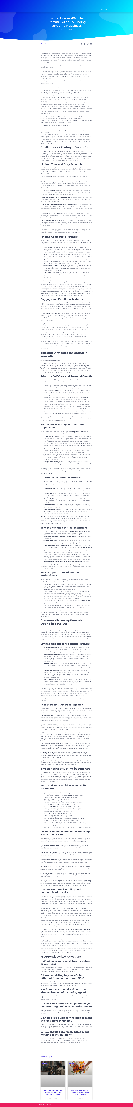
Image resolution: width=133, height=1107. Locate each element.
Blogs (85, 3)
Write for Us (104, 9)
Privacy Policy (55, 1104)
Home (70, 3)
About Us (78, 3)
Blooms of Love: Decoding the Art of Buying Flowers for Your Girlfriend (80, 1092)
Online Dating (93, 3)
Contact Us (102, 3)
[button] (81, 44)
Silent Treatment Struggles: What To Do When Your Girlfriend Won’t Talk (53, 1092)
